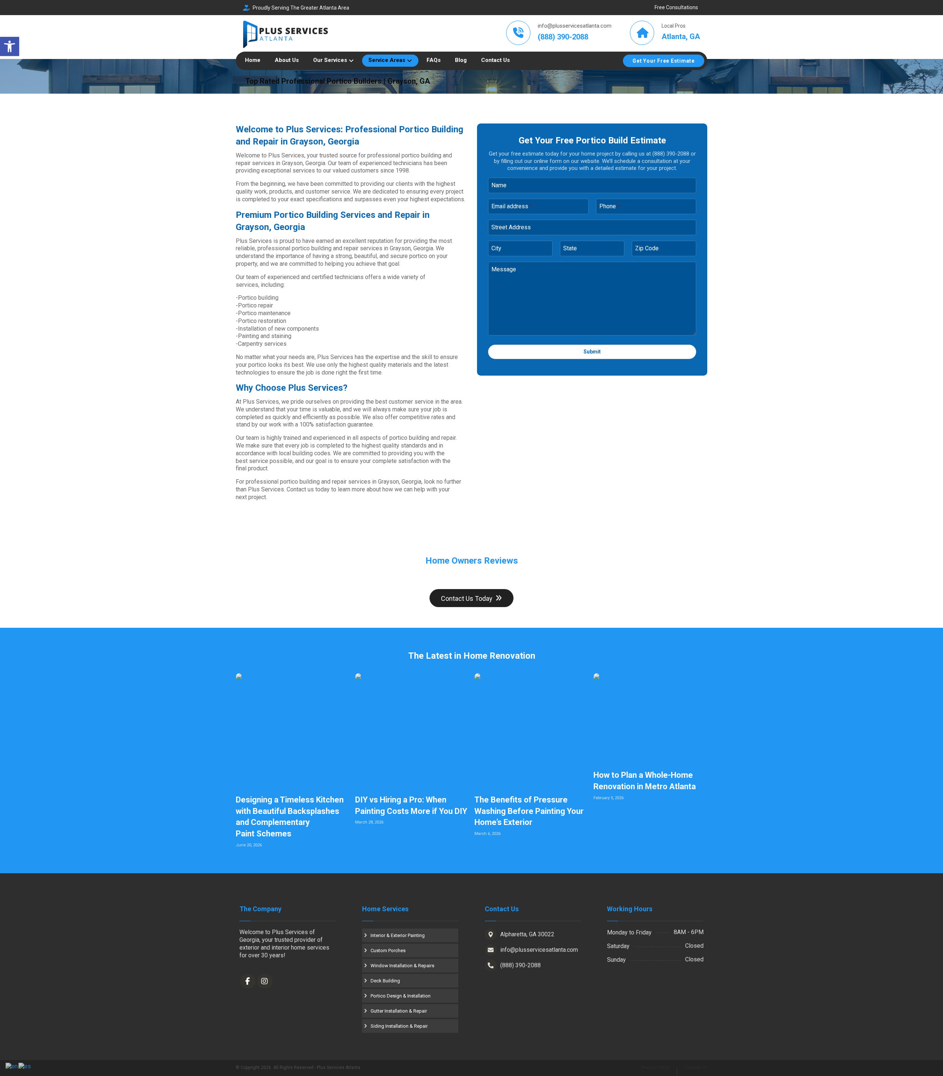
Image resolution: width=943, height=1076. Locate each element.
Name (498, 185)
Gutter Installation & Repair (399, 1011)
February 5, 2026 (608, 797)
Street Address (511, 227)
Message (503, 269)
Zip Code (647, 248)
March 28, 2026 (369, 822)
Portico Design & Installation (401, 996)
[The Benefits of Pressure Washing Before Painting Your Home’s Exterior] (531, 730)
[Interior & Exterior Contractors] (285, 34)
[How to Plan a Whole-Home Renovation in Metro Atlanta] (650, 717)
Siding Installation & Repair (399, 1026)
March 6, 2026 (487, 833)
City (496, 248)
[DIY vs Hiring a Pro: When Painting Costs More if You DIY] (412, 730)
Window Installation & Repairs (402, 965)
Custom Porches (388, 950)
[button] (9, 46)
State (570, 248)
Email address (512, 206)
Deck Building (385, 980)
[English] (12, 1066)
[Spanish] (25, 1066)
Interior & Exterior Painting (398, 935)
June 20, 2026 (249, 845)
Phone (609, 206)
